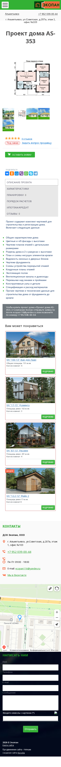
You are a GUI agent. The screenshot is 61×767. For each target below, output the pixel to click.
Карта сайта (8, 745)
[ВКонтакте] (7, 173)
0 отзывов (27, 139)
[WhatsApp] (26, 173)
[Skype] (31, 173)
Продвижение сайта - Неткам (17, 749)
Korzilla (21, 752)
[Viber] (21, 173)
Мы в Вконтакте (16, 575)
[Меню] (5, 5)
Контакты (12, 526)
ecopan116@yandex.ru (27, 568)
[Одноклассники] (12, 173)
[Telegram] (36, 173)
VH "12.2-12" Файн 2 (17, 496)
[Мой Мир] (17, 173)
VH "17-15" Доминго (18, 405)
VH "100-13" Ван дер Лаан (21, 359)
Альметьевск (12, 13)
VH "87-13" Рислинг (17, 450)
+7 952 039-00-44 (48, 14)
